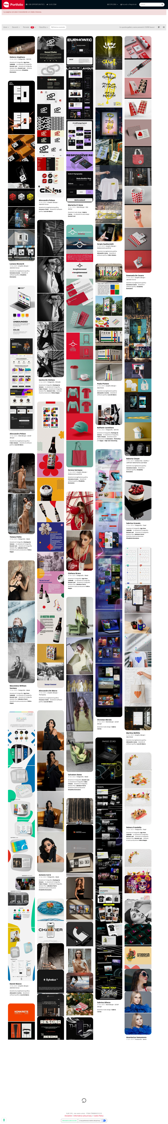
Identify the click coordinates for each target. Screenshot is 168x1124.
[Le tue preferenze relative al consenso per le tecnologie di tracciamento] (4, 1120)
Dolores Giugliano (17, 57)
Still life (28, 59)
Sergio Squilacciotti (105, 244)
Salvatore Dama (75, 775)
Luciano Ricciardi (17, 264)
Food (144, 525)
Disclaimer (68, 1116)
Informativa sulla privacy (83, 1116)
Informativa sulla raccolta (69, 1120)
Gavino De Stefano (47, 380)
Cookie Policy (98, 1116)
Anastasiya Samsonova (136, 1037)
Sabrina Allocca (103, 1002)
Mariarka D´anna (75, 205)
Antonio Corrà (45, 875)
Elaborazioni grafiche (104, 248)
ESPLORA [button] (113, 4)
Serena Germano (75, 470)
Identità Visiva (43, 204)
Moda (28, 539)
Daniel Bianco (15, 984)
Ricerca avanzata (59, 27)
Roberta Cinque (133, 459)
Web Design (80, 207)
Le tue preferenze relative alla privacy (89, 1120)
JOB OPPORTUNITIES (36, 4)
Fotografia (21, 59)
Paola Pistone (103, 384)
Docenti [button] (15, 27)
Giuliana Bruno (74, 573)
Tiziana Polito (15, 537)
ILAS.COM (52, 4)
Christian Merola (104, 720)
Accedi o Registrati (129, 4)
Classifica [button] (43, 27)
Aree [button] (5, 27)
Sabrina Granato (133, 523)
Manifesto (100, 388)
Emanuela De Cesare (135, 275)
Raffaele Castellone (105, 428)
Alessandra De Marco (48, 691)
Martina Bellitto (133, 733)
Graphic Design (52, 202)
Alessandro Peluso (47, 200)
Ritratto (57, 382)
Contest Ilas (138, 460)
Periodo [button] (28, 27)
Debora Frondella (133, 827)
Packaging (42, 694)
